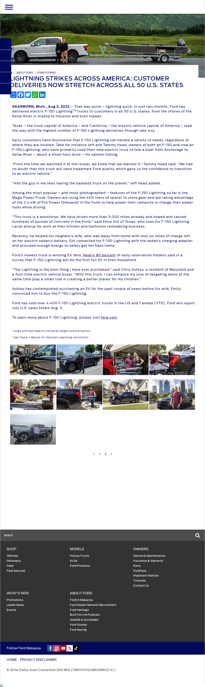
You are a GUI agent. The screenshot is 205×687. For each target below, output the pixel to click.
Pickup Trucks (79, 555)
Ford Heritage (79, 609)
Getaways (14, 560)
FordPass (140, 570)
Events (11, 609)
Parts (137, 565)
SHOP (11, 549)
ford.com (109, 317)
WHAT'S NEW (18, 593)
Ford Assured (16, 570)
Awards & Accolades (84, 619)
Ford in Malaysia (81, 599)
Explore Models (25, 510)
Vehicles (12, 555)
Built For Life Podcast (85, 614)
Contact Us (141, 585)
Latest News (15, 604)
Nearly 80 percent (99, 255)
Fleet (10, 565)
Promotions (15, 599)
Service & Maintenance (149, 555)
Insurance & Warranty (148, 560)
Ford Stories (46, 72)
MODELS (77, 549)
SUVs (73, 560)
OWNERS (140, 549)
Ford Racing (78, 629)
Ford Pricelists (80, 565)
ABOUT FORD (24, 72)
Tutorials (139, 580)
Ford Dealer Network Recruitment (93, 604)
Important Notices (146, 575)
